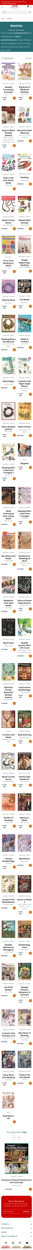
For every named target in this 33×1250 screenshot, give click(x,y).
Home (3, 18)
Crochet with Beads (8, 735)
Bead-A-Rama (24, 426)
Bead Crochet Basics (8, 221)
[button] (14, 1137)
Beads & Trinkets (25, 340)
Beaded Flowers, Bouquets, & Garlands (24, 991)
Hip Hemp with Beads (8, 557)
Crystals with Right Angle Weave (24, 383)
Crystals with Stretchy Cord (8, 1034)
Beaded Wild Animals (25, 221)
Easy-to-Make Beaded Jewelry (8, 133)
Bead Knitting (24, 734)
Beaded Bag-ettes (24, 946)
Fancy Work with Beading (8, 1076)
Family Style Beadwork (24, 777)
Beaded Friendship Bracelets (8, 89)
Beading (9, 18)
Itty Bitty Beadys (8, 988)
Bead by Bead (8, 300)
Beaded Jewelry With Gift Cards (24, 645)
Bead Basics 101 (8, 1117)
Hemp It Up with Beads (24, 1076)
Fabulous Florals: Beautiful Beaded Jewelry (8, 692)
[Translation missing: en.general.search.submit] (29, 12)
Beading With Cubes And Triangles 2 (8, 470)
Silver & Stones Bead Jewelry (24, 601)
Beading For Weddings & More (24, 558)
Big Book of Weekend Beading (24, 89)
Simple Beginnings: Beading (24, 262)
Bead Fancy (8, 643)
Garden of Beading (8, 818)
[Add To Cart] (14, 98)
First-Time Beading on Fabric (8, 263)
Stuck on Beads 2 (24, 900)
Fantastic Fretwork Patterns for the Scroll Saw (16, 1181)
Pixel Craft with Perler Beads (8, 180)
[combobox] (16, 12)
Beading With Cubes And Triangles (24, 513)
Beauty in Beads (24, 818)
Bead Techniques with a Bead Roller (8, 515)
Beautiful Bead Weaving (24, 131)
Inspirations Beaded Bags (25, 688)
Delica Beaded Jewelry (8, 427)
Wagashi (25, 463)
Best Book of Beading (25, 1034)
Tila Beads (24, 299)
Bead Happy (8, 381)
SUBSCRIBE (26, 1211)
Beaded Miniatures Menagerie (8, 947)
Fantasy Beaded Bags (8, 859)
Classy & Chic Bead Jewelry (8, 900)
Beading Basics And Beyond (8, 340)
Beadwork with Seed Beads (8, 603)
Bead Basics (24, 858)
